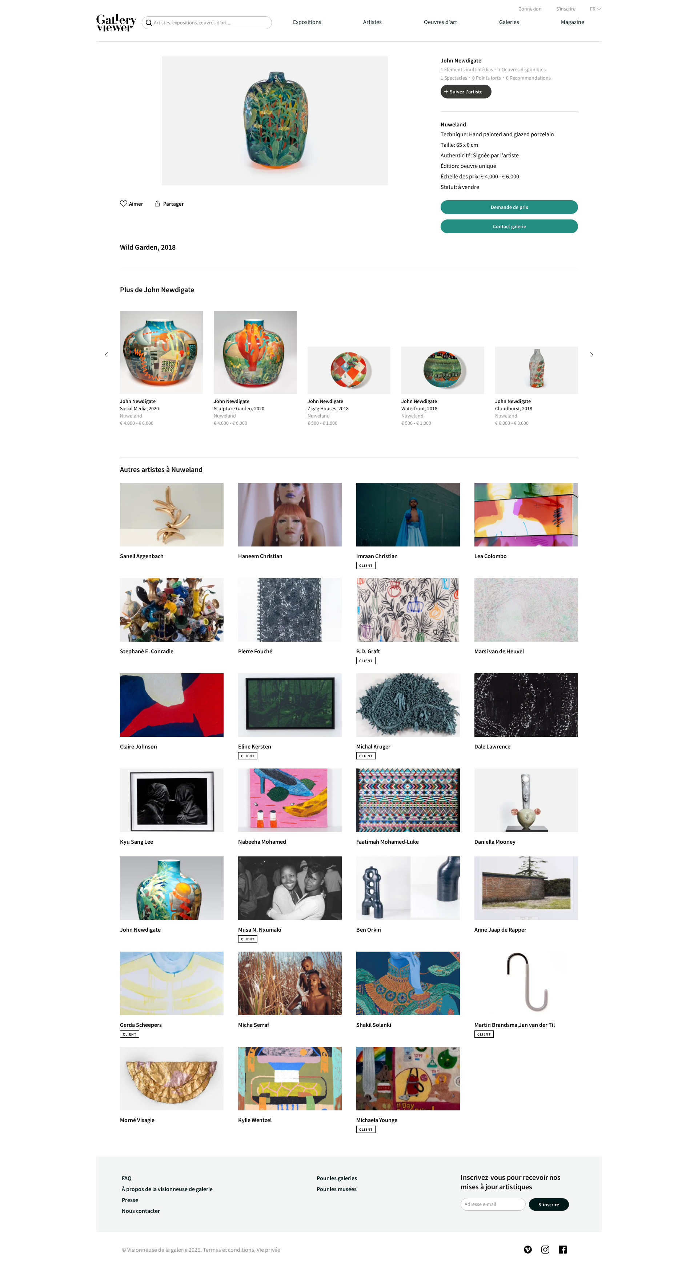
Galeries (509, 21)
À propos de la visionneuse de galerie (167, 1189)
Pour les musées (337, 1189)
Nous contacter (141, 1210)
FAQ (127, 1178)
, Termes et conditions (227, 1249)
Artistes (372, 21)
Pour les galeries (337, 1178)
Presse (130, 1199)
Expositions (307, 21)
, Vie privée (267, 1249)
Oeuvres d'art (440, 21)
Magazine (572, 21)
